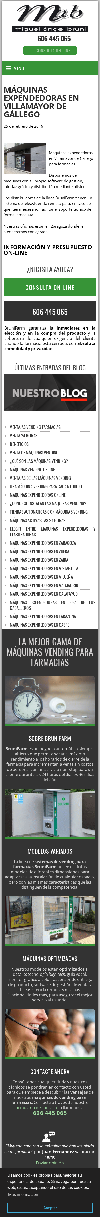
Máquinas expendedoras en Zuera (39, 551)
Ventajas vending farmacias (35, 427)
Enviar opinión (50, 1163)
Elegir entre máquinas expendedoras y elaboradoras (52, 532)
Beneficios (19, 444)
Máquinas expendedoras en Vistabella (44, 568)
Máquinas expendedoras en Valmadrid (44, 585)
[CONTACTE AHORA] (50, 1057)
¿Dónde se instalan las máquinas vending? (48, 503)
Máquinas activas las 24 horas (37, 520)
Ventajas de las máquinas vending (40, 478)
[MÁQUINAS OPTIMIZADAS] (50, 945)
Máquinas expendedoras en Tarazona (43, 616)
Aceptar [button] (50, 1208)
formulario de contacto (36, 1107)
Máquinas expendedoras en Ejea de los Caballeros (52, 605)
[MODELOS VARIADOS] (50, 837)
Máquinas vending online (32, 469)
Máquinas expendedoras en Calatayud (43, 594)
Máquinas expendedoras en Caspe (39, 625)
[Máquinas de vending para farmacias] (50, 26)
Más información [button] (23, 1194)
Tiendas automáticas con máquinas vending (49, 512)
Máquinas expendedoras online (38, 495)
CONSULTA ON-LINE (49, 287)
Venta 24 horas (23, 435)
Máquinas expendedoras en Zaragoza (43, 543)
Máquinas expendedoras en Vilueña (41, 577)
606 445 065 (54, 38)
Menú (19, 68)
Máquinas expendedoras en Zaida (39, 560)
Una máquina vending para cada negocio (46, 486)
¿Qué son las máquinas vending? (39, 461)
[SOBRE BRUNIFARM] (50, 724)
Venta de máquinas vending (34, 452)
